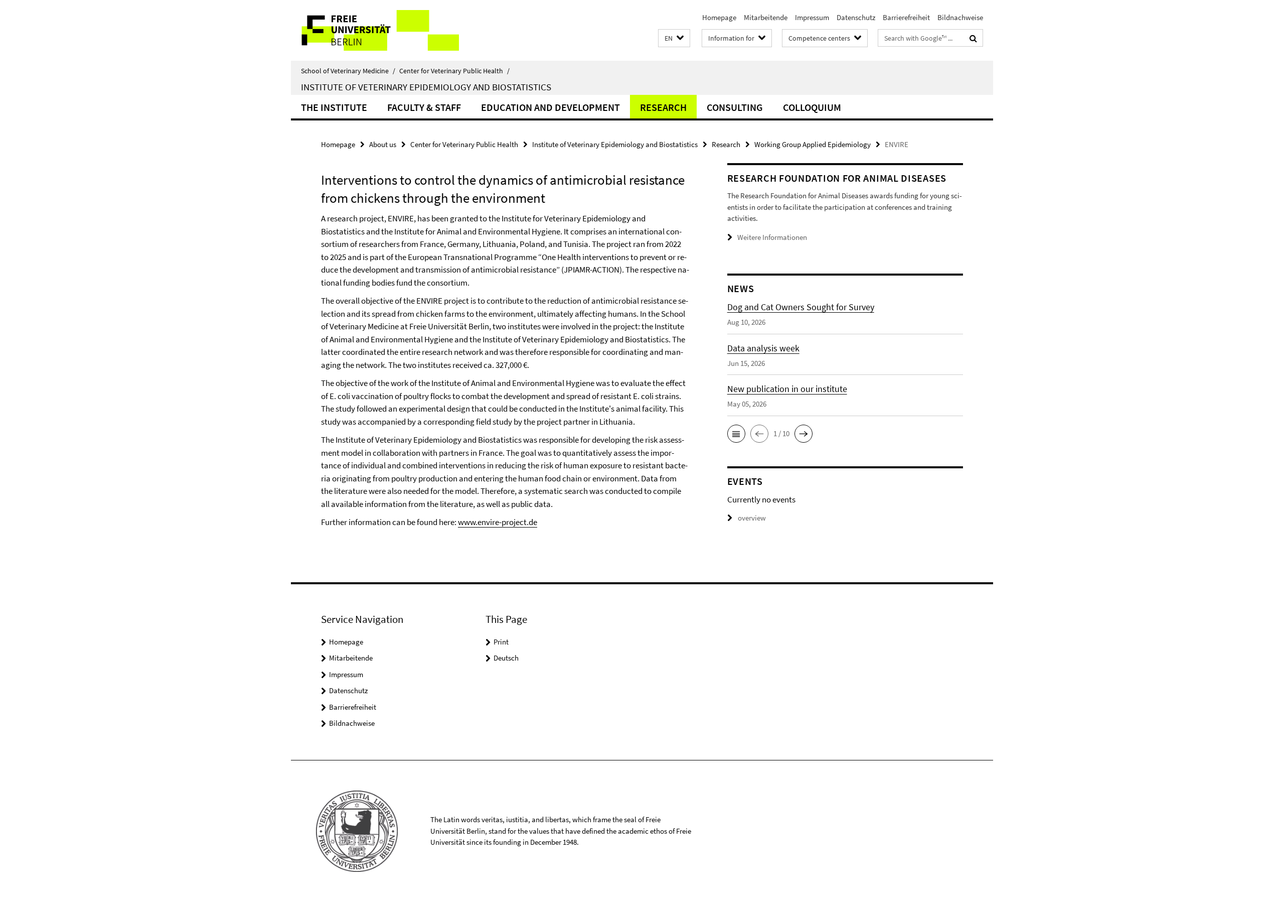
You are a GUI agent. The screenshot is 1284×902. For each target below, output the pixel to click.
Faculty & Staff (424, 107)
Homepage (719, 17)
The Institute (334, 107)
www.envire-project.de (497, 522)
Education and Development (550, 107)
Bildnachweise (960, 17)
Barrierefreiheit (906, 17)
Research (663, 107)
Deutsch (506, 658)
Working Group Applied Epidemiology (812, 144)
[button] (674, 38)
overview (752, 518)
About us (382, 144)
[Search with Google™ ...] (973, 38)
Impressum (812, 17)
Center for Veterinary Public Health (454, 70)
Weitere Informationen (772, 237)
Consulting (735, 107)
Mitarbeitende (765, 17)
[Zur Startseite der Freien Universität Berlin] (375, 30)
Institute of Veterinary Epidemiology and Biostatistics (426, 87)
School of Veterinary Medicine (348, 70)
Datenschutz (856, 17)
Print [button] (501, 642)
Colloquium (812, 107)
